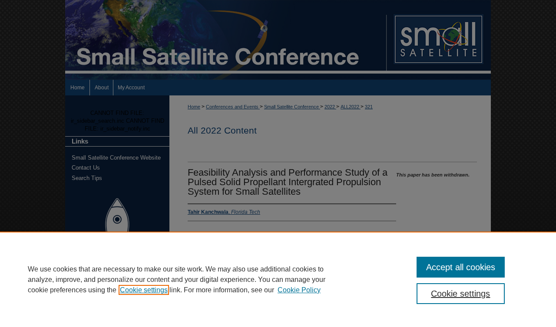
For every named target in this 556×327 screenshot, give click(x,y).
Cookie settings (144, 290)
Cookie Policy (299, 290)
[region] (278, 279)
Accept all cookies (460, 267)
